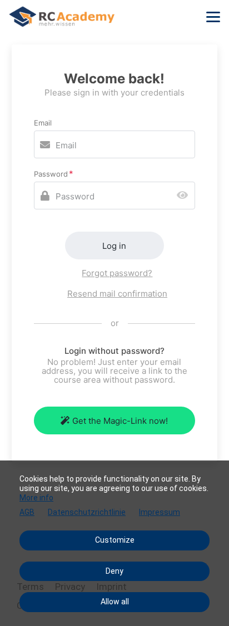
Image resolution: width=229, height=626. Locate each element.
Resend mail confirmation (117, 293)
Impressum (159, 512)
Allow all (115, 601)
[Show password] (184, 196)
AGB (26, 512)
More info (36, 497)
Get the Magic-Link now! (120, 420)
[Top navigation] (213, 16)
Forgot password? (117, 273)
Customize (115, 539)
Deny (114, 571)
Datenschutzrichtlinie (87, 512)
